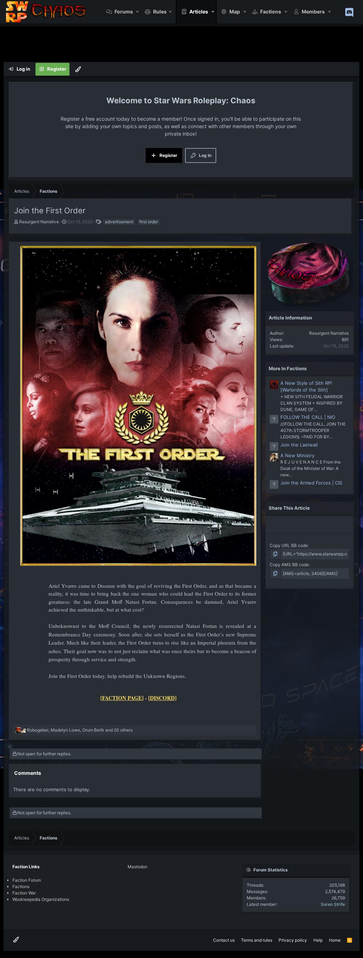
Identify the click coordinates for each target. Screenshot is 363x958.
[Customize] (78, 69)
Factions (270, 12)
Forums (124, 12)
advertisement (119, 221)
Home (335, 940)
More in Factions (288, 368)
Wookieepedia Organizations (40, 899)
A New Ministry (297, 455)
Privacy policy (293, 940)
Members (313, 12)
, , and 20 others (80, 730)
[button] (138, 11)
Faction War (24, 893)
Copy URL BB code (289, 545)
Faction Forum (26, 880)
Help (318, 940)
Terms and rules (256, 940)
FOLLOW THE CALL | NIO (307, 417)
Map (234, 12)
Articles (198, 12)
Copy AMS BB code (289, 564)
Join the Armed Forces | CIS (311, 483)
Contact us (224, 940)
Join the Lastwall (299, 445)
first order (148, 221)
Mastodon (137, 866)
